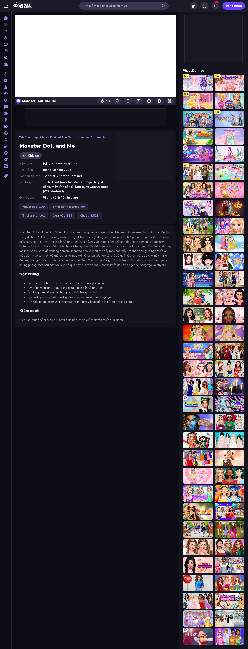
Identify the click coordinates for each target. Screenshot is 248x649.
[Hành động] (5, 120)
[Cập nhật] (5, 44)
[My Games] (204, 6)
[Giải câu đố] (5, 107)
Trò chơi (25, 137)
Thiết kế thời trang (63, 137)
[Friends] (194, 6)
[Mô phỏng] (5, 139)
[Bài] (5, 80)
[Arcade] (5, 74)
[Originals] (5, 51)
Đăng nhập (234, 6)
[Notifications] (215, 6)
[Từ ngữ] (5, 166)
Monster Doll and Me (93, 137)
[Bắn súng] (5, 93)
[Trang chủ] (5, 18)
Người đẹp (40, 137)
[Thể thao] (5, 159)
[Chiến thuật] (5, 100)
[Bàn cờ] (5, 87)
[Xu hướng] (5, 37)
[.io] (5, 126)
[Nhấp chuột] (5, 146)
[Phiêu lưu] (5, 153)
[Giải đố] (5, 113)
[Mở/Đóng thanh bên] (6, 5)
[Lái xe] (5, 133)
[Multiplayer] (5, 57)
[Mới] (5, 31)
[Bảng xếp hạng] (5, 64)
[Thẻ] (5, 176)
